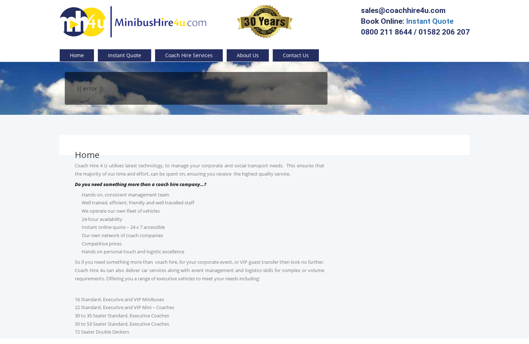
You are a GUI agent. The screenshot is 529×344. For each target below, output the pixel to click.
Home (77, 55)
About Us (248, 55)
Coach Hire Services (189, 55)
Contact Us (296, 55)
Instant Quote (429, 21)
